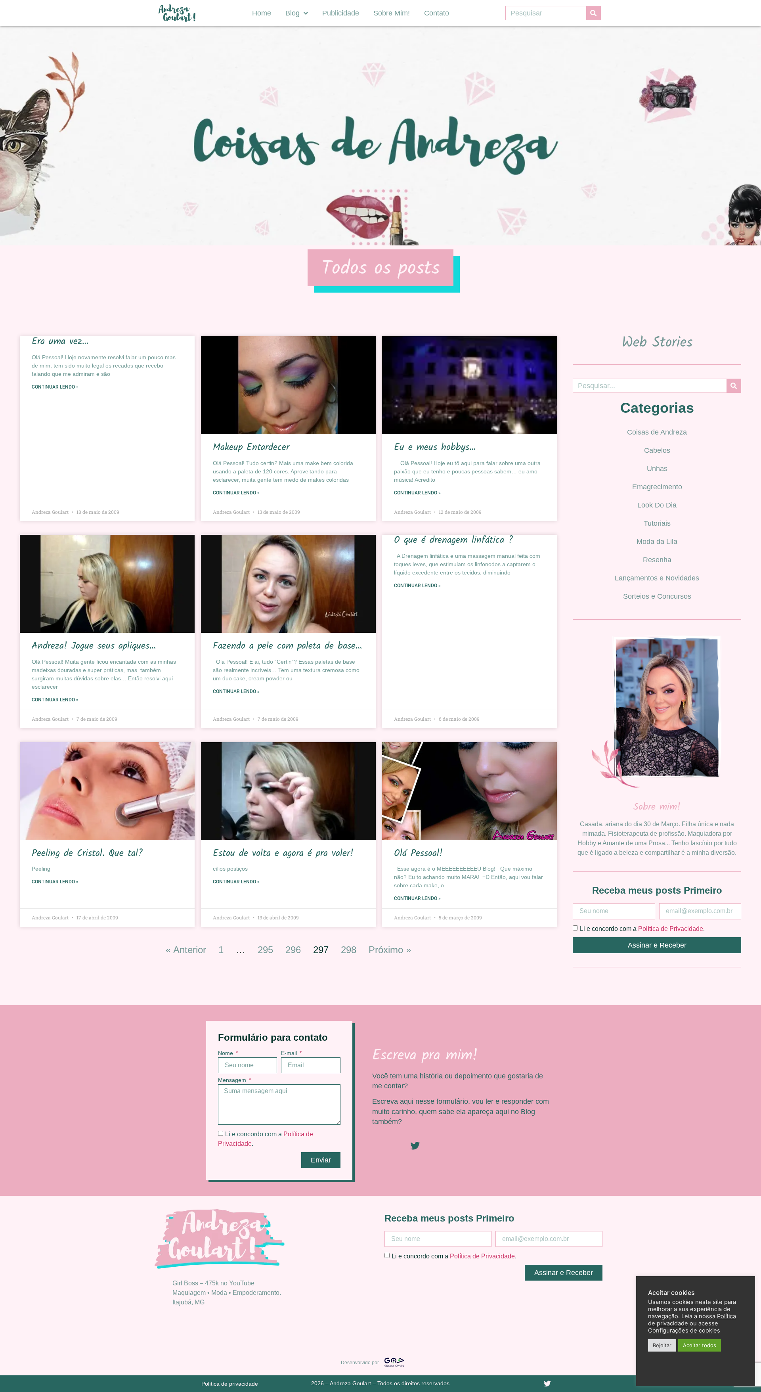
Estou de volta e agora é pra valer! (283, 853)
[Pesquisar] (593, 13)
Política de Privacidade (670, 928)
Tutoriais (657, 523)
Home (261, 13)
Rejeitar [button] (662, 1345)
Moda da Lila (657, 542)
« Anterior (186, 949)
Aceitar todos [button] (699, 1345)
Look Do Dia (657, 505)
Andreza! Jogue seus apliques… (94, 646)
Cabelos (657, 450)
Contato (436, 13)
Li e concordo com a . (642, 928)
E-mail (289, 1053)
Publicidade (340, 13)
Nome (226, 1053)
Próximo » (390, 949)
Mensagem (233, 1080)
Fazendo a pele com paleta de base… (287, 646)
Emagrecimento (657, 487)
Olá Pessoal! (418, 853)
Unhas (657, 469)
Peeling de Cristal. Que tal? (87, 853)
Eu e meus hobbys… (435, 447)
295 (265, 949)
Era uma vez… (60, 341)
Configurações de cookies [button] (684, 1330)
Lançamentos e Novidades (657, 578)
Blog (292, 13)
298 (348, 949)
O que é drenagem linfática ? (453, 540)
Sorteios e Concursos (657, 596)
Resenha (657, 560)
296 (293, 949)
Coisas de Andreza (657, 432)
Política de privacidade (229, 1384)
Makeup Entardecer (251, 447)
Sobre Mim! (391, 13)
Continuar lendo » (55, 387)
